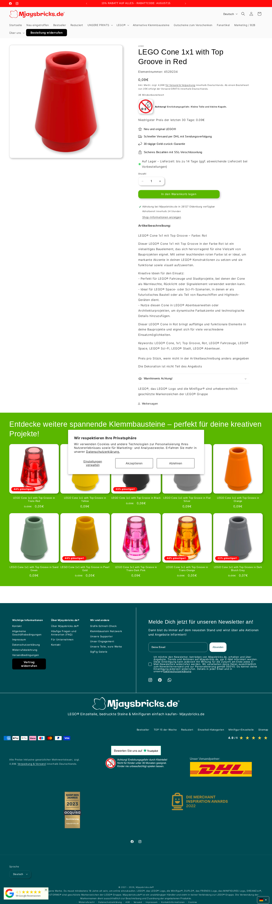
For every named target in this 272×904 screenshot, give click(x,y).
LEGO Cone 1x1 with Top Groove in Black (136, 498)
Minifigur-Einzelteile (241, 729)
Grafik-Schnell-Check (103, 626)
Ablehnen (175, 463)
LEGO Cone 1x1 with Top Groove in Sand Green (34, 569)
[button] (99, 25)
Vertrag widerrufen (29, 664)
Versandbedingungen (25, 655)
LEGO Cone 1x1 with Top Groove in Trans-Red (34, 500)
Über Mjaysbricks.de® (65, 626)
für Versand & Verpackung (180, 85)
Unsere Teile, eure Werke (106, 646)
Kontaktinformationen (172, 902)
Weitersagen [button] (150, 403)
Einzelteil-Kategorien (211, 729)
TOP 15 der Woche (165, 729)
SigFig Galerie (99, 651)
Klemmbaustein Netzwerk (106, 631)
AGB (127, 902)
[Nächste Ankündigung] (185, 3)
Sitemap (263, 729)
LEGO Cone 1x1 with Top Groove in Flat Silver (187, 500)
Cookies (192, 902)
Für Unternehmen (62, 639)
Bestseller (143, 729)
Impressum (19, 639)
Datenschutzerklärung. (103, 451)
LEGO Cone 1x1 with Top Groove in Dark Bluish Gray (238, 569)
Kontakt (17, 626)
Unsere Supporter (101, 636)
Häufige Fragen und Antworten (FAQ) (63, 633)
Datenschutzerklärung (26, 644)
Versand (138, 902)
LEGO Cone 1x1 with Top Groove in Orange (238, 500)
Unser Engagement (102, 641)
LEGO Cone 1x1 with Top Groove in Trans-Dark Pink (136, 569)
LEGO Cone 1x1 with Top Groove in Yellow (85, 500)
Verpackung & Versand (32, 763)
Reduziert (187, 729)
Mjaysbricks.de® (145, 887)
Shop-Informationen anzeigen (161, 217)
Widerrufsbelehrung (24, 649)
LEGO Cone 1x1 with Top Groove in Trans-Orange (187, 569)
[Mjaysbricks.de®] (9, 898)
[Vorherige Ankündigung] (87, 3)
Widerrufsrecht (87, 902)
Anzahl (142, 173)
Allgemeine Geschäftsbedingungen (27, 633)
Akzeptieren (134, 463)
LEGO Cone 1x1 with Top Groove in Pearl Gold (85, 569)
